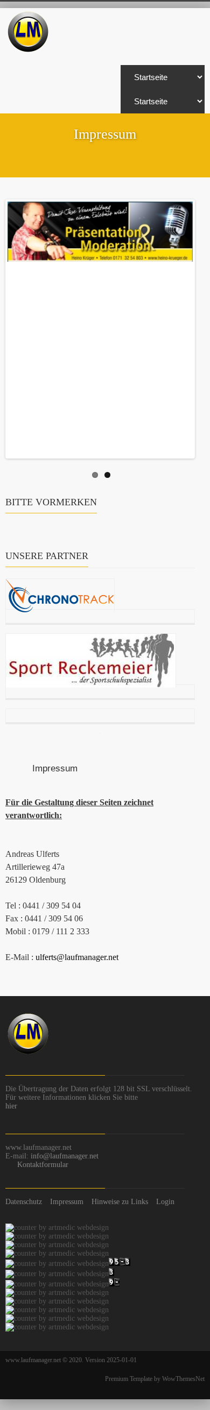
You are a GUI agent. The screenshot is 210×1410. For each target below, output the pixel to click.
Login (165, 1202)
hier (11, 1106)
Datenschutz (23, 1202)
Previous (16, 326)
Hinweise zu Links (120, 1202)
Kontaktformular (42, 1165)
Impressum (66, 1202)
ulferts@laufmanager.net (77, 957)
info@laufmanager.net (65, 1156)
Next (185, 326)
